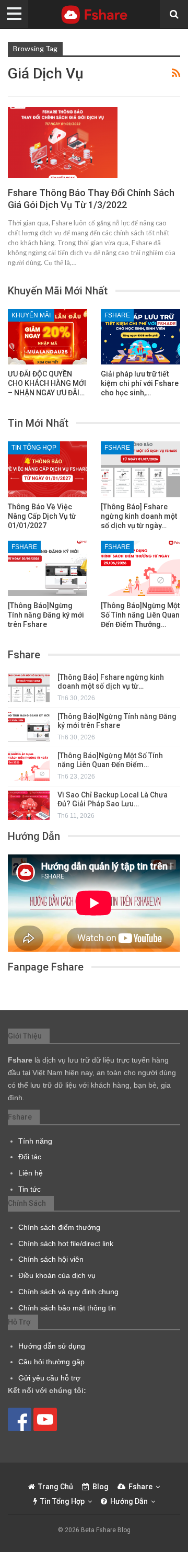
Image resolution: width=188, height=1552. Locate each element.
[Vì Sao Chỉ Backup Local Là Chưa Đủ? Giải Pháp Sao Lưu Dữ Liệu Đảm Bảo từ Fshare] (29, 805)
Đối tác (29, 1156)
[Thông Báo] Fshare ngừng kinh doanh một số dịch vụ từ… (110, 681)
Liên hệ (30, 1173)
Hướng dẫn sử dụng (51, 1346)
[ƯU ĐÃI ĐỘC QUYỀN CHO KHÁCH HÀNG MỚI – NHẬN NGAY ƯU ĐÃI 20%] (47, 336)
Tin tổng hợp (33, 447)
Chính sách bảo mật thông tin (67, 1308)
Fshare (117, 315)
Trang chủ (55, 1486)
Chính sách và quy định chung (68, 1291)
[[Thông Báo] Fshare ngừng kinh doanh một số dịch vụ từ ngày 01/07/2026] (140, 469)
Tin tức (29, 1189)
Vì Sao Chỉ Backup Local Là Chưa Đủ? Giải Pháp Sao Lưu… (112, 799)
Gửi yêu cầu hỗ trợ (49, 1378)
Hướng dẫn (129, 1501)
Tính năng (35, 1141)
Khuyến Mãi (31, 315)
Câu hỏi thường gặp (51, 1361)
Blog (100, 1486)
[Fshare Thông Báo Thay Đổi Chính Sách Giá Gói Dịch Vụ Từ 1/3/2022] (63, 142)
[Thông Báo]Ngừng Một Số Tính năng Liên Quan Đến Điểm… (110, 760)
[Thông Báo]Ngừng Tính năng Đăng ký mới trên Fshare (117, 720)
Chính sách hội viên (51, 1259)
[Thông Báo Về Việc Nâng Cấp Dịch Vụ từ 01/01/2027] (47, 469)
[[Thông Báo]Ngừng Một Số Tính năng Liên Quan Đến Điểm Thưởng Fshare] (140, 568)
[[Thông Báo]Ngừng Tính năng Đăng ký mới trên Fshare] (47, 568)
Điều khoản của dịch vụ (57, 1275)
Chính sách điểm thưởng (59, 1227)
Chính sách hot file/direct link (65, 1243)
